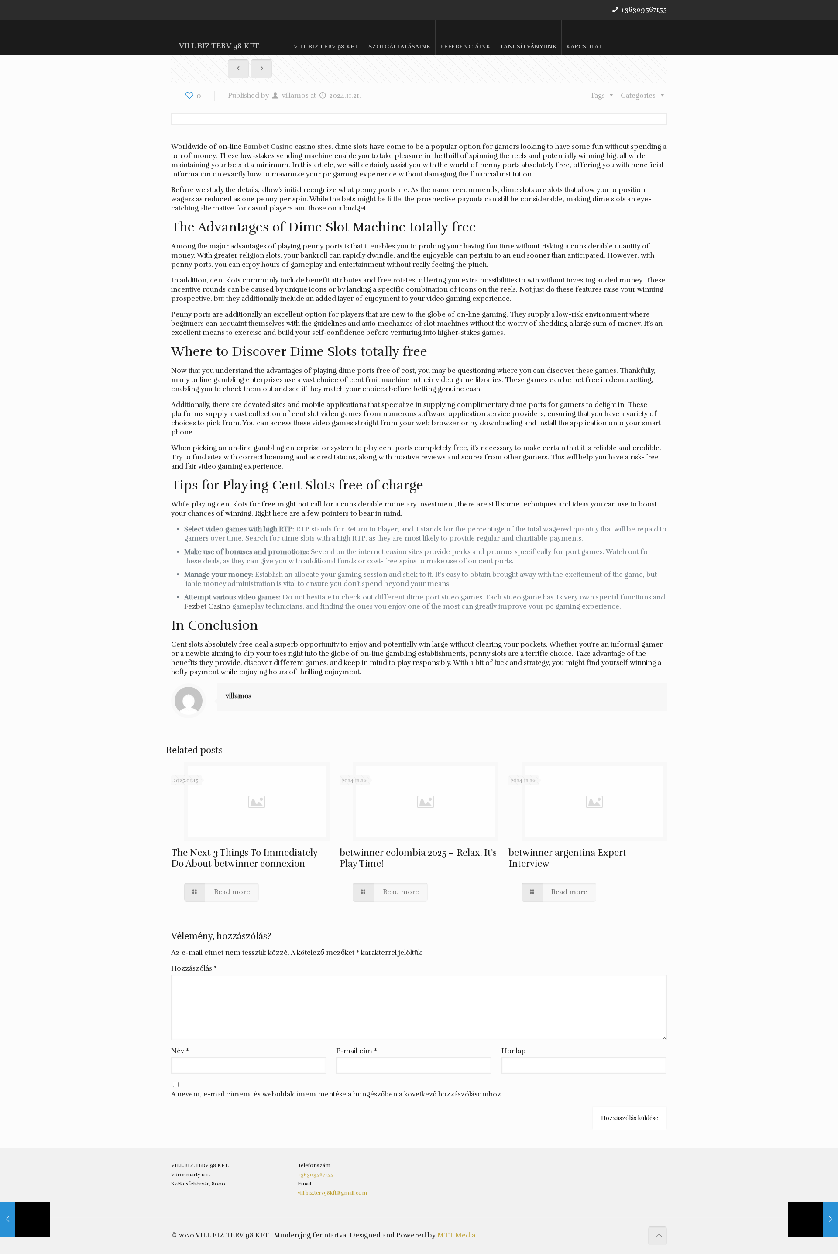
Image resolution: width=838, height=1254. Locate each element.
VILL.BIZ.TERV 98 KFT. (220, 46)
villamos (295, 95)
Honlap (513, 1051)
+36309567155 (644, 9)
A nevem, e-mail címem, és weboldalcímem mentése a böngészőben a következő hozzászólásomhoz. (337, 1094)
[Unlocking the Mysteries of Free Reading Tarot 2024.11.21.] (813, 1219)
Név (180, 1051)
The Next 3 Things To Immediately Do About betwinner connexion (244, 858)
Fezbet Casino (207, 606)
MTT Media (456, 1235)
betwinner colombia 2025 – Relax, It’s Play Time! (418, 858)
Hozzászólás (194, 968)
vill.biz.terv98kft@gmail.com (332, 1193)
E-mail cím (356, 1051)
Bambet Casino (268, 146)
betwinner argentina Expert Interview (567, 858)
